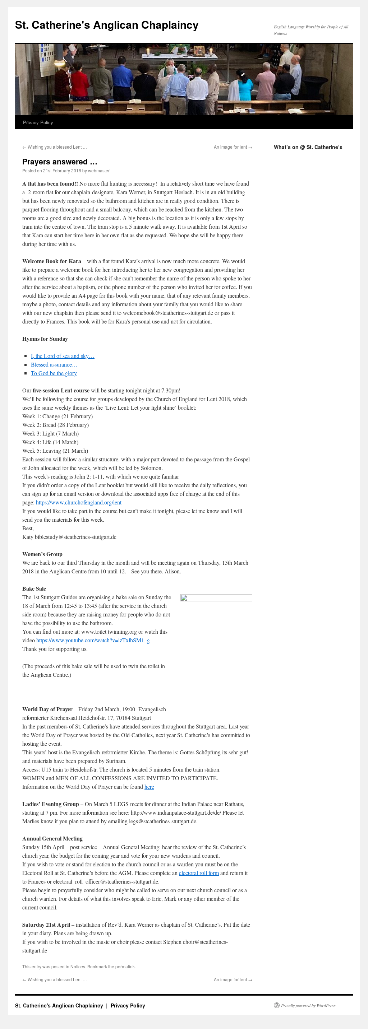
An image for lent (233, 147)
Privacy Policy (38, 122)
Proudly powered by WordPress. (309, 1005)
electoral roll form (199, 872)
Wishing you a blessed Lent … (54, 147)
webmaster (99, 170)
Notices (77, 966)
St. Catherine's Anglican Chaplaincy (107, 24)
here (149, 786)
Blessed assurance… (54, 364)
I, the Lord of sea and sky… (63, 355)
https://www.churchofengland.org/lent (78, 502)
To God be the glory (54, 373)
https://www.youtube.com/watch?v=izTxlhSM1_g (93, 640)
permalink (125, 966)
